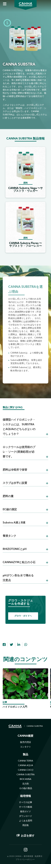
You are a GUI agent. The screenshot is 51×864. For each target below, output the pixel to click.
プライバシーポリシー (25, 860)
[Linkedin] (18, 645)
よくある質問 (25, 821)
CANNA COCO (25, 770)
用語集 (25, 825)
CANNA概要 (25, 736)
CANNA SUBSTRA (35, 726)
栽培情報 (25, 796)
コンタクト (25, 747)
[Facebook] (4, 645)
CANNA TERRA (25, 761)
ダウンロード (25, 816)
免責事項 (38, 856)
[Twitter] (11, 645)
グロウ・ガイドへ (23, 616)
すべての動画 (25, 807)
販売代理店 (25, 742)
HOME (15, 726)
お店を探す (28, 835)
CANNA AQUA (25, 765)
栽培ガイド (25, 812)
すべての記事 (25, 802)
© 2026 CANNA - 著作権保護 (20, 856)
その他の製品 (25, 788)
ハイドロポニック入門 (15, 707)
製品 (25, 754)
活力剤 (25, 784)
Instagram (25, 850)
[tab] (25, 423)
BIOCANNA (25, 779)
